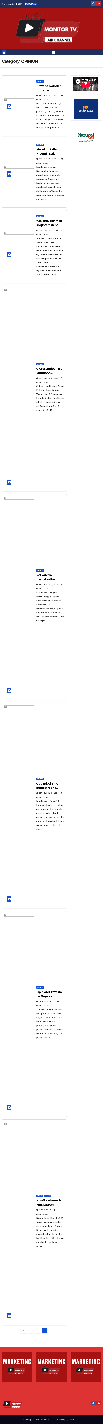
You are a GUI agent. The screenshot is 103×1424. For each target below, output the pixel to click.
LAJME (39, 1196)
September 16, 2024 (49, 378)
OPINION (40, 81)
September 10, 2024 (49, 793)
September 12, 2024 (49, 585)
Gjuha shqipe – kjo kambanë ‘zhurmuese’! (49, 373)
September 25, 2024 (49, 159)
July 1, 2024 (45, 1210)
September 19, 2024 (49, 230)
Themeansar (74, 1419)
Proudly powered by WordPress (37, 1419)
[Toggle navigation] (53, 52)
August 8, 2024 (47, 1001)
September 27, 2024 (49, 95)
